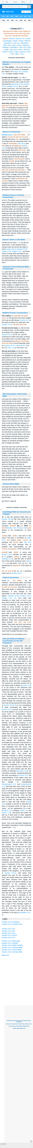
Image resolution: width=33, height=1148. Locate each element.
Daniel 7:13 (6, 813)
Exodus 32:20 (25, 596)
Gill (9, 45)
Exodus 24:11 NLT (8, 931)
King (29, 47)
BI (24, 39)
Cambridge (7, 41)
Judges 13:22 (17, 251)
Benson (19, 39)
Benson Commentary (11, 132)
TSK (22, 54)
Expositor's (8, 43)
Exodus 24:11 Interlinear (11, 922)
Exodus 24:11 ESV (9, 933)
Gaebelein (24, 43)
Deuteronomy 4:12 (9, 784)
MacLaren (13, 50)
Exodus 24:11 (7, 135)
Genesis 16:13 (7, 334)
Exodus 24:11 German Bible (12, 952)
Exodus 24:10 (7, 324)
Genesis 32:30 (17, 84)
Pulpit (16, 52)
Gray (13, 45)
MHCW (26, 50)
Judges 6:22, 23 (9, 598)
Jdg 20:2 (27, 542)
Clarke (15, 41)
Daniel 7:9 (24, 810)
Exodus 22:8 (21, 528)
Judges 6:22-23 (12, 86)
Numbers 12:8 (22, 771)
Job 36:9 (21, 143)
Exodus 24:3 (26, 685)
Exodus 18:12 (17, 573)
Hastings (5, 47)
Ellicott (27, 41)
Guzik (19, 45)
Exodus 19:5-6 (10, 873)
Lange (6, 50)
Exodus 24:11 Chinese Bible (12, 947)
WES (17, 54)
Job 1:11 (11, 348)
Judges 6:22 (6, 251)
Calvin (28, 39)
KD (25, 47)
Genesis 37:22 (9, 345)
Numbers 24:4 (7, 559)
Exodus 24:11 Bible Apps (11, 941)
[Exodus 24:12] (30, 514)
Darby (21, 41)
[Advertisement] (19, 993)
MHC (20, 50)
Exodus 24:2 (23, 775)
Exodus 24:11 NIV (8, 929)
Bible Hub (5, 955)
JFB (20, 47)
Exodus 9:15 (11, 528)
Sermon (23, 52)
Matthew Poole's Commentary (15, 313)
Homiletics (14, 47)
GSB (5, 45)
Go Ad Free (3, 1143)
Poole (11, 52)
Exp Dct (16, 43)
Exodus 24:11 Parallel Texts (12, 924)
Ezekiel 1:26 (7, 810)
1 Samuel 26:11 (21, 345)
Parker (4, 52)
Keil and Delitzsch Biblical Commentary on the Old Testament (13, 641)
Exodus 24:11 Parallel (10, 943)
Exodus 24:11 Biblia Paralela (12, 945)
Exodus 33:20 (10, 249)
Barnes (11, 39)
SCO (29, 52)
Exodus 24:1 (17, 71)
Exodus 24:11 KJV (8, 937)
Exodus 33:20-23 (10, 705)
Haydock (26, 45)
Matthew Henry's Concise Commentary (13, 196)
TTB (12, 54)
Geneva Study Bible (11, 484)
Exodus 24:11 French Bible (12, 950)
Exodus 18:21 (7, 554)
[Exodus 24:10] (2, 514)
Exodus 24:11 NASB (9, 935)
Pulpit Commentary (11, 577)
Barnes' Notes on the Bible (14, 240)
